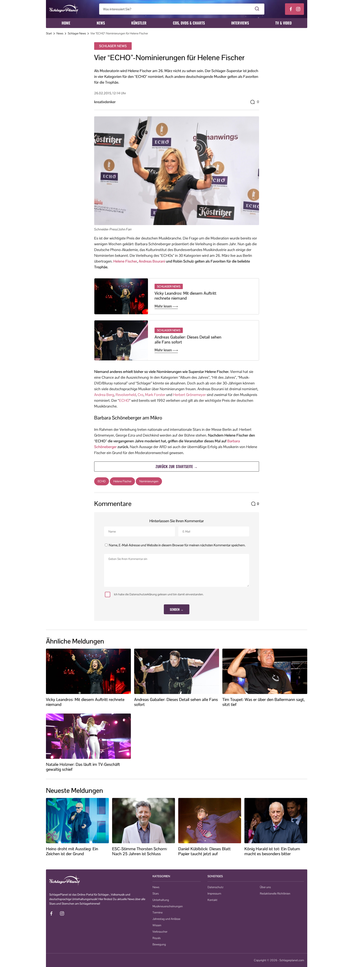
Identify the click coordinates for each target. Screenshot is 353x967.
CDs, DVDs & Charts (189, 23)
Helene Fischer (125, 261)
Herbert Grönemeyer (189, 394)
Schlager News (77, 33)
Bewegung (159, 944)
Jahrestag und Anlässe (166, 919)
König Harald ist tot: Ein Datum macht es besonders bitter (272, 851)
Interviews (240, 23)
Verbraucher (159, 931)
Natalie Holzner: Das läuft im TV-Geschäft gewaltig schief (83, 767)
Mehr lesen (164, 306)
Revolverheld (126, 394)
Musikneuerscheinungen (167, 906)
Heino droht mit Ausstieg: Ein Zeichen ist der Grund (72, 851)
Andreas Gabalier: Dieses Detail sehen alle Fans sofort (188, 339)
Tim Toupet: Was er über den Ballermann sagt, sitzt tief (263, 702)
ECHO (124, 400)
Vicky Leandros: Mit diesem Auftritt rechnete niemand (185, 296)
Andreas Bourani (152, 261)
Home (66, 23)
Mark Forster (155, 394)
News (101, 23)
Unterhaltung (160, 900)
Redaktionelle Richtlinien (275, 893)
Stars (155, 893)
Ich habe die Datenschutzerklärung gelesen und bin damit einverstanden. (159, 594)
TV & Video (283, 23)
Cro (140, 394)
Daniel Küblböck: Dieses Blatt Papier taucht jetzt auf (204, 851)
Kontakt (212, 900)
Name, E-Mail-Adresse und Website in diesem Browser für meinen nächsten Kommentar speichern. (177, 545)
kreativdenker (105, 101)
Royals (156, 938)
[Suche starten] (257, 9)
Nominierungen (148, 481)
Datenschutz (215, 887)
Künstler (139, 23)
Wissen (156, 925)
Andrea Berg (104, 394)
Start (49, 33)
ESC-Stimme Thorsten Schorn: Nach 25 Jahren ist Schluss (139, 851)
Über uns (265, 887)
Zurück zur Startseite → (177, 466)
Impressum (214, 893)
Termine (157, 912)
